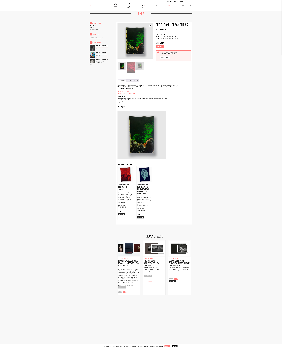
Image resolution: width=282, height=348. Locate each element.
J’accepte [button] (167, 346)
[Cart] (194, 5)
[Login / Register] (191, 5)
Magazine (92, 25)
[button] (150, 25)
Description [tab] (122, 81)
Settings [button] (175, 346)
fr (89, 5)
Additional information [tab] (132, 81)
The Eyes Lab (142, 6)
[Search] (188, 5)
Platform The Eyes (178, 1)
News (183, 6)
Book (91, 27)
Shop (169, 6)
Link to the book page (123, 92)
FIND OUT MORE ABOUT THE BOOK (122, 206)
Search (102, 37)
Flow (156, 6)
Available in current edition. (125, 285)
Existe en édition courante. (176, 274)
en (91, 5)
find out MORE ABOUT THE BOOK (141, 209)
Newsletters (169, 1)
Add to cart (160, 46)
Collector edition (94, 29)
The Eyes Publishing (128, 6)
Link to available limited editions (126, 93)
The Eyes (115, 5)
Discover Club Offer (165, 57)
